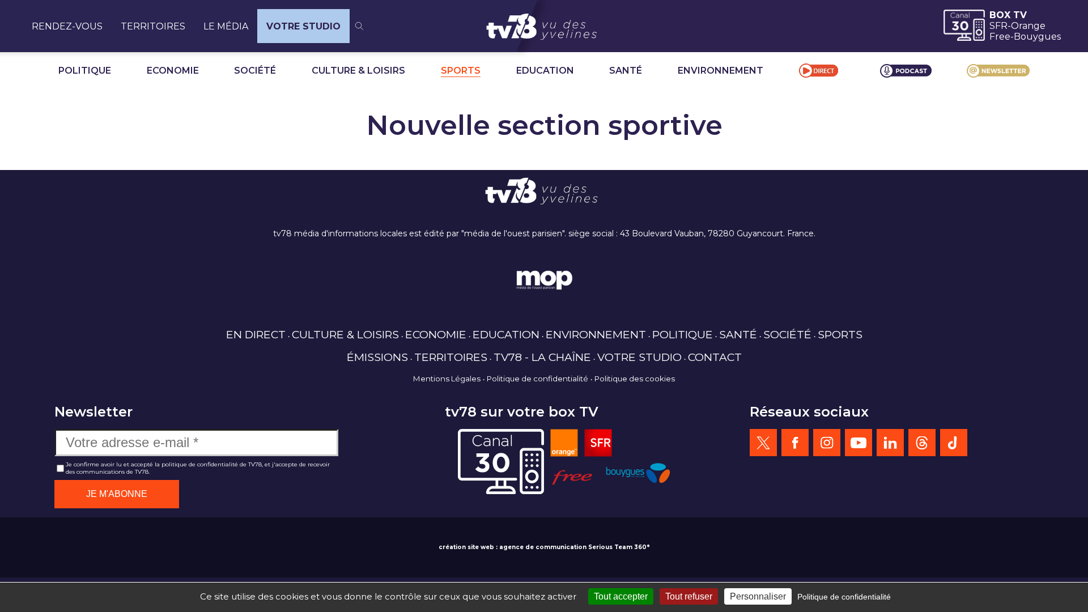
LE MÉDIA (225, 26)
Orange (1028, 25)
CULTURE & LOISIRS (358, 70)
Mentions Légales (447, 378)
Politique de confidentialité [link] (844, 596)
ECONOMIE (173, 70)
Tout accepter (621, 596)
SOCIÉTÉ (255, 70)
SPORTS (461, 70)
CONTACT (715, 357)
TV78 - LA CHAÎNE (542, 357)
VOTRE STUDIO (303, 26)
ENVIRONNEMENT (720, 70)
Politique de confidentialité (537, 378)
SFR (998, 25)
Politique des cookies (634, 378)
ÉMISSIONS (377, 357)
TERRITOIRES (153, 26)
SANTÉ (625, 70)
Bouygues (1037, 36)
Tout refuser (688, 596)
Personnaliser (758, 596)
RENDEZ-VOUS (67, 26)
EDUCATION (545, 70)
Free (999, 36)
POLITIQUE (84, 70)
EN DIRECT (256, 334)
